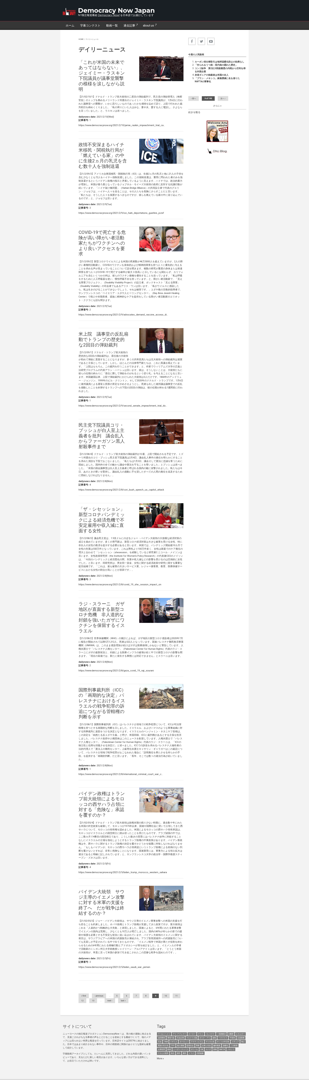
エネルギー (240, 1034)
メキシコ (230, 1049)
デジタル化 (210, 1042)
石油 (159, 1042)
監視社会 (190, 1046)
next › (109, 1001)
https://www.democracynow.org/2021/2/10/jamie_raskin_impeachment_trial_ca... (122, 125)
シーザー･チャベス (180, 1049)
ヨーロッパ (184, 1042)
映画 (169, 1049)
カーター (192, 1034)
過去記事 (128, 25)
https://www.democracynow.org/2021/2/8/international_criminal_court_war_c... (121, 774)
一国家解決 (221, 1034)
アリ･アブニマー (179, 1034)
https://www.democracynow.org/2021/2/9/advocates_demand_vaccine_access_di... (123, 314)
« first (83, 996)
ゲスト (200, 1034)
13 (93, 1001)
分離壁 (231, 1034)
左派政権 (240, 1038)
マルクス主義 (191, 1038)
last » (123, 1001)
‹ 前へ (193, 98)
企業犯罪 (161, 1049)
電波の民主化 (163, 1046)
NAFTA (222, 1049)
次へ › (222, 98)
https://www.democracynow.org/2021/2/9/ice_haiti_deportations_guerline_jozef (121, 213)
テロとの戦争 (163, 1053)
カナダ (208, 1049)
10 (166, 996)
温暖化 (225, 1046)
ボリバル (194, 1049)
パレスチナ (210, 1034)
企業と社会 (206, 1046)
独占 (243, 1042)
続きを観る (194, 112)
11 (176, 996)
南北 (172, 1053)
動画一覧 (112, 25)
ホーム (70, 25)
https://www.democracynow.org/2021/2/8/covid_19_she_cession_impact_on (120, 584)
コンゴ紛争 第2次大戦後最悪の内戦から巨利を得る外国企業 (220, 70)
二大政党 (234, 1046)
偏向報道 (216, 1046)
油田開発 (161, 1038)
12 (82, 1001)
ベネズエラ (222, 1038)
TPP (173, 1046)
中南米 (232, 1038)
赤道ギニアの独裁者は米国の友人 (212, 75)
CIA (201, 1049)
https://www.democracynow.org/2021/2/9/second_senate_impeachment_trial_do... (123, 405)
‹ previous (99, 996)
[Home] (69, 11)
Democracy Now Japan (116, 10)
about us (147, 25)
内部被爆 (200, 1053)
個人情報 (180, 1046)
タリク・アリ (204, 1038)
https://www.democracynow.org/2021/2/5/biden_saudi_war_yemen (114, 967)
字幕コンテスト (90, 25)
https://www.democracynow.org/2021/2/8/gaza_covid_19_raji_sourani (116, 670)
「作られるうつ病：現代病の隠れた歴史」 (216, 65)
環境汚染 (170, 1038)
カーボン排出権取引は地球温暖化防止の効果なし (219, 61)
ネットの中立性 (223, 1042)
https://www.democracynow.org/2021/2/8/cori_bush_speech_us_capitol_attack (121, 489)
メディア (235, 1042)
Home (81, 39)
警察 (198, 1046)
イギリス (173, 1042)
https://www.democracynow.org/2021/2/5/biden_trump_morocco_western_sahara (123, 872)
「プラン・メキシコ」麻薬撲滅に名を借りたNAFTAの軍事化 (217, 80)
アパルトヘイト (164, 1034)
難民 (184, 1053)
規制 (214, 1038)
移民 (178, 1053)
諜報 (215, 1049)
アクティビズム (197, 1042)
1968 (166, 1042)
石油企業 (180, 1038)
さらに (216, 105)
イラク (191, 1053)
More (160, 1058)
